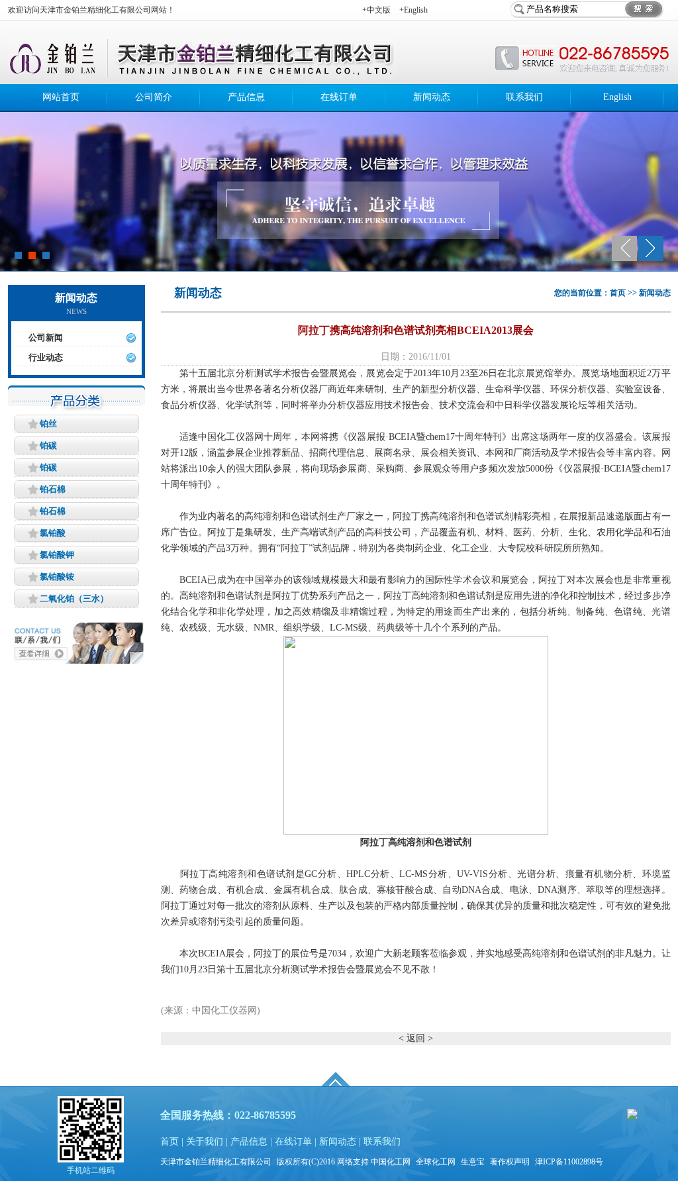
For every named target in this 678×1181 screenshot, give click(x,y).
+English (413, 10)
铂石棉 (53, 489)
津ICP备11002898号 (569, 1161)
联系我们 (524, 97)
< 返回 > (416, 1038)
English (617, 97)
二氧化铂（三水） (74, 598)
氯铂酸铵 (57, 577)
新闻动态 (431, 97)
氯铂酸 (53, 533)
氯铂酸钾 (57, 555)
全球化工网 (436, 1161)
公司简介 (153, 97)
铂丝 (48, 424)
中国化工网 (391, 1161)
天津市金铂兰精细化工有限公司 (215, 1161)
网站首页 (60, 97)
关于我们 (204, 1142)
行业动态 (45, 357)
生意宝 (473, 1161)
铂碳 (48, 445)
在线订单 (339, 97)
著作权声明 (510, 1161)
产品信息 (246, 97)
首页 (169, 1142)
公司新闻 (45, 337)
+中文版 (376, 10)
